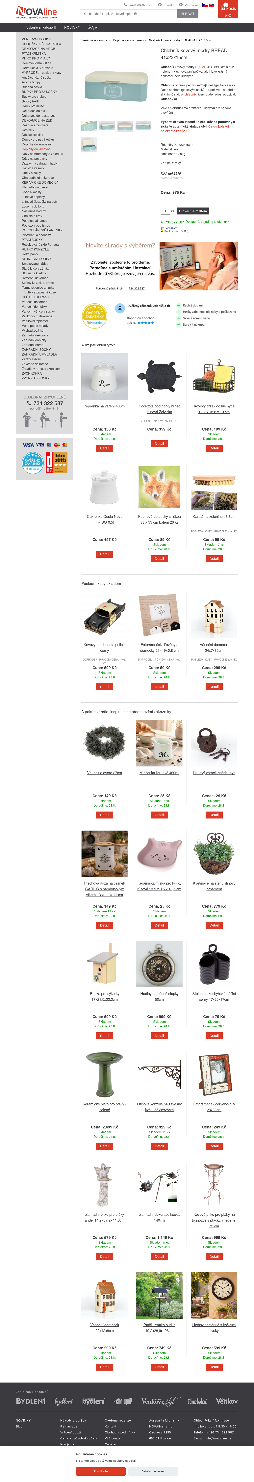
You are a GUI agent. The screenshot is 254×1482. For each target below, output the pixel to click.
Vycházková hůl (33, 330)
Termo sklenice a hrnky (38, 287)
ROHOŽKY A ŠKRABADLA (41, 44)
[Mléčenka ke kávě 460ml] (159, 767)
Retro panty (30, 254)
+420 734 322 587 (141, 5)
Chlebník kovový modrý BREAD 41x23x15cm (180, 40)
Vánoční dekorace (34, 301)
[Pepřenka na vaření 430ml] (104, 400)
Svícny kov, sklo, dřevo (38, 282)
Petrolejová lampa (34, 220)
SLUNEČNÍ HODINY (36, 258)
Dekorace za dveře (35, 125)
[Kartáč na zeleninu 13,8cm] (214, 511)
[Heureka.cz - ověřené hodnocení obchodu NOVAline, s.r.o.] (33, 473)
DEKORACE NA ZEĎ (37, 120)
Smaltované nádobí (35, 263)
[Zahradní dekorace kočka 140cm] (159, 1209)
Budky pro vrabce (34, 96)
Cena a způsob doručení (78, 1438)
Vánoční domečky (34, 306)
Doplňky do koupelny (37, 144)
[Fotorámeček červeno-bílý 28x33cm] (214, 1098)
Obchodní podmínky (120, 1432)
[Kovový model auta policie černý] (104, 639)
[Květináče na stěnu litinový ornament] (214, 877)
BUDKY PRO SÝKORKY (39, 91)
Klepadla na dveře (35, 187)
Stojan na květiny (34, 273)
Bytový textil (30, 101)
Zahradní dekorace (35, 335)
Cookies (111, 1444)
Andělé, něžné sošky (36, 77)
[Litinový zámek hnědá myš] (214, 767)
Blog (19, 1426)
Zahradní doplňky (34, 340)
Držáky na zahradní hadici (40, 163)
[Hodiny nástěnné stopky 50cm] (159, 988)
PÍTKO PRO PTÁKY (36, 58)
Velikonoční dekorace (37, 316)
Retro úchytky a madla (37, 67)
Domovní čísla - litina (36, 63)
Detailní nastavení (153, 1471)
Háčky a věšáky (33, 168)
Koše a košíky (31, 192)
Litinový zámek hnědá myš (214, 772)
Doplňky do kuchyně (36, 149)
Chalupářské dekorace (38, 177)
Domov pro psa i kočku (38, 139)
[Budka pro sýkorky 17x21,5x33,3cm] (104, 988)
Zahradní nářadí (33, 344)
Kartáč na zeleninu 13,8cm (214, 516)
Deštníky (28, 130)
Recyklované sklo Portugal (41, 244)
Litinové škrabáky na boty (40, 201)
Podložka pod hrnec (36, 225)
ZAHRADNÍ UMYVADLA (39, 354)
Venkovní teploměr (35, 321)
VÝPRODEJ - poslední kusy (41, 72)
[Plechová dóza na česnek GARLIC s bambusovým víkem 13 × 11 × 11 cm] (104, 877)
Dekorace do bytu (34, 110)
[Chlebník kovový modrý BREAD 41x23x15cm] (116, 115)
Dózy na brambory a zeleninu (42, 153)
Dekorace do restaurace (39, 115)
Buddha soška (32, 87)
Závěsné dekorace (35, 363)
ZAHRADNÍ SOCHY (36, 349)
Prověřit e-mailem (193, 211)
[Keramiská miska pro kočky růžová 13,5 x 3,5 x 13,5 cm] (159, 877)
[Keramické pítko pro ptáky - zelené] (104, 1098)
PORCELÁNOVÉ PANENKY (42, 230)
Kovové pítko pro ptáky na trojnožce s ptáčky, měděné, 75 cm (214, 1219)
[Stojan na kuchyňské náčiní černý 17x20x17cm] (214, 988)
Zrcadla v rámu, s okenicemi (41, 368)
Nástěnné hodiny (34, 211)
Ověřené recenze (118, 1420)
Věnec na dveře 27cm (104, 772)
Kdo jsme (67, 1444)
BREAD (201, 66)
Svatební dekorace (35, 278)
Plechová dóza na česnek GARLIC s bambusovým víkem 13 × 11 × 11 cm (104, 888)
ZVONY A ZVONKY (36, 378)
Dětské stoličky (32, 134)
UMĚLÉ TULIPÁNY (35, 297)
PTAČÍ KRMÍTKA (34, 53)
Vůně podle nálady (35, 325)
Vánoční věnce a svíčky (38, 311)
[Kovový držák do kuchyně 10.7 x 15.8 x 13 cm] (214, 400)
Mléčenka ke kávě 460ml (159, 772)
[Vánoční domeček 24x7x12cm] (214, 639)
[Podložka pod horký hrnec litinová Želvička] (159, 400)
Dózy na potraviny (34, 158)
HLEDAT (187, 14)
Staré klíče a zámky (35, 268)
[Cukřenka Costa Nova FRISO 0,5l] (104, 511)
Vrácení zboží (70, 1432)
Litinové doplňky (33, 196)
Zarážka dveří (31, 359)
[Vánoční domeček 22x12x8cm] (104, 1319)
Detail (104, 448)
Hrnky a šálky (31, 173)
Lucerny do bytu (33, 206)
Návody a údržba (73, 1420)
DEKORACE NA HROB (38, 48)
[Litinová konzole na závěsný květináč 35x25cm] (159, 1098)
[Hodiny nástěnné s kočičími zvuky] (214, 1319)
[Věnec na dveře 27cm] (104, 767)
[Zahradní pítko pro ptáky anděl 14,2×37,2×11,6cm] (104, 1209)
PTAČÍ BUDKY (32, 239)
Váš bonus (191, 5)
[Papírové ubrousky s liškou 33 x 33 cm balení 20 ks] (159, 511)
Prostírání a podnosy (36, 235)
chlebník (190, 94)
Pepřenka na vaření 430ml (105, 405)
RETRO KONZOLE (35, 249)
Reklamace (68, 1426)
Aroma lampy (31, 82)
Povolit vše (101, 1471)
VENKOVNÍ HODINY (36, 39)
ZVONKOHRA (32, 373)
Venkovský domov (94, 40)
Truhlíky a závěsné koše (39, 292)
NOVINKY (72, 27)
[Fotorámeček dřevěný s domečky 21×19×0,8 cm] (159, 639)
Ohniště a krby (32, 215)
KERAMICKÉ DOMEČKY (40, 182)
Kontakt (169, 5)
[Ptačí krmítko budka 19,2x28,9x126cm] (159, 1319)
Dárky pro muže (33, 106)
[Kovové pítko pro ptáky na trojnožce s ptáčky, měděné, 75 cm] (214, 1209)
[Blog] (92, 27)
